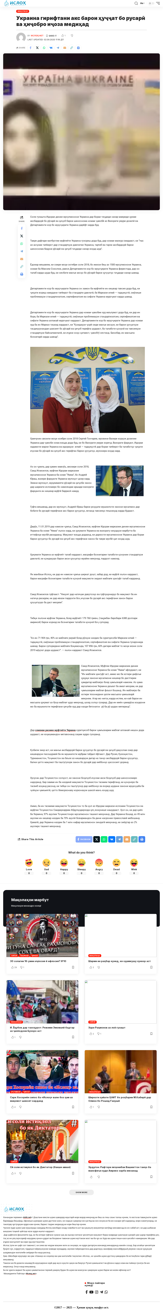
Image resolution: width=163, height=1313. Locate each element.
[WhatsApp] (106, 1292)
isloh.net (27, 1217)
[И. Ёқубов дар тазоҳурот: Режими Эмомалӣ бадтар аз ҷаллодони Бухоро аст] (42, 1001)
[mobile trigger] (157, 3)
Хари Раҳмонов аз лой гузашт (106, 1027)
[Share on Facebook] (30, 48)
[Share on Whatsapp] (44, 48)
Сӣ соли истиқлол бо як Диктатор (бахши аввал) (40, 1167)
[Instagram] (96, 1292)
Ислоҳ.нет (31, 1273)
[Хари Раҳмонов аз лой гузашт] (121, 1001)
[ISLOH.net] (15, 3)
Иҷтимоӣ (15, 1092)
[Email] (64, 48)
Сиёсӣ (14, 956)
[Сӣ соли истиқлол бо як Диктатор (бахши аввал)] (42, 1141)
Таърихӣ (24, 956)
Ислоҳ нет (37, 35)
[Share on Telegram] (58, 48)
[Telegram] (101, 1292)
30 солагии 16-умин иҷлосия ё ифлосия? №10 (38, 961)
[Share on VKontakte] (51, 48)
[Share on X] (37, 48)
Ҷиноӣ (34, 956)
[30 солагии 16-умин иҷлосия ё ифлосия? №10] (42, 935)
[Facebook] (87, 1292)
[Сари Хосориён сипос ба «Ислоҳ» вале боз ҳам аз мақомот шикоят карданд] (42, 1071)
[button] (71, 48)
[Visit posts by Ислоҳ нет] (21, 37)
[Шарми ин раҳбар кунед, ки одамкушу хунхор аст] (121, 935)
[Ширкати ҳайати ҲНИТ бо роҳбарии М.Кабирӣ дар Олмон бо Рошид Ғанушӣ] (121, 1071)
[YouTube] (91, 1292)
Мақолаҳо (23, 11)
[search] (136, 3)
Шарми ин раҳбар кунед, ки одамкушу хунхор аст (119, 961)
